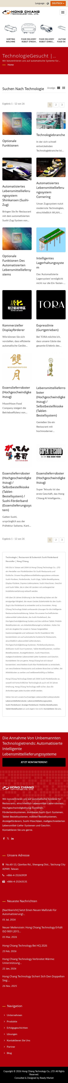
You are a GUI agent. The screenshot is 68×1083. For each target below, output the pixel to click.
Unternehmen (14, 1015)
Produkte (12, 1021)
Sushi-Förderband (13, 705)
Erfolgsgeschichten (17, 1028)
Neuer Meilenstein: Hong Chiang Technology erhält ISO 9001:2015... (32, 929)
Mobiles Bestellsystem (48, 705)
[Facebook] (4, 839)
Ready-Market (47, 1078)
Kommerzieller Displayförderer (13, 327)
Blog (9, 1053)
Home (11, 65)
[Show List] (64, 88)
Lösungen (12, 1034)
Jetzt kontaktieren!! (34, 762)
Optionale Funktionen (10, 143)
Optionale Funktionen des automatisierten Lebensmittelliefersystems (16, 265)
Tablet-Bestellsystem (14, 709)
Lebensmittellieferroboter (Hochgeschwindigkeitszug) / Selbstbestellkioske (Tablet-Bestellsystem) (50, 401)
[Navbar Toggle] (62, 12)
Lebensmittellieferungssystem (40, 701)
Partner (11, 1047)
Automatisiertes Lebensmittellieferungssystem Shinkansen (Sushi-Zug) (16, 195)
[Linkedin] (12, 839)
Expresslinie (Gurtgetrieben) (47, 327)
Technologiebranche (50, 135)
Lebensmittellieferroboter (16, 701)
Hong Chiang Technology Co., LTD (38, 1071)
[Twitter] (8, 839)
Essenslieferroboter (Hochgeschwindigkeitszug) (16, 392)
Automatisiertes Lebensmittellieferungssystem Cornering (50, 190)
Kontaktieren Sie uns (52, 709)
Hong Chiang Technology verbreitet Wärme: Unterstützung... (28, 961)
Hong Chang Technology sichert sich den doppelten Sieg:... (33, 978)
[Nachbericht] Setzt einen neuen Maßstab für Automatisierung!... (29, 912)
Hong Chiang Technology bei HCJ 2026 (24, 945)
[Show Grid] (59, 88)
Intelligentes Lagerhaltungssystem (50, 262)
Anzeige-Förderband (30, 705)
